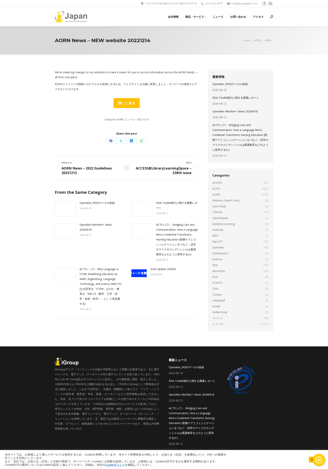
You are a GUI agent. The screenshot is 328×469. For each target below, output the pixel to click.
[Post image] (65, 209)
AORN (120, 119)
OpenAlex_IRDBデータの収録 (97, 203)
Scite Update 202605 (163, 269)
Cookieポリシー (115, 465)
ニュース (129, 119)
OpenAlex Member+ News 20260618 (96, 227)
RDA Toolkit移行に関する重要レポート (176, 205)
